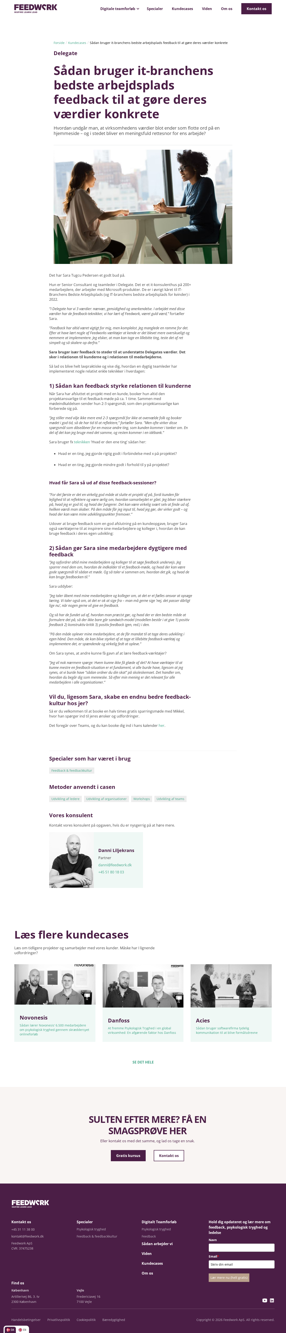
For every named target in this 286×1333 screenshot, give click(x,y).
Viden (207, 8)
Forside (59, 43)
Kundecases (182, 8)
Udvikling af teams (170, 799)
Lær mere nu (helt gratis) (229, 1277)
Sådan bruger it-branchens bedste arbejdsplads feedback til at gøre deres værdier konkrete (159, 43)
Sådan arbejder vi (157, 1243)
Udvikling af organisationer (106, 799)
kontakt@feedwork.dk (27, 1236)
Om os (226, 8)
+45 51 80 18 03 (111, 872)
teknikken (82, 441)
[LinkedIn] (272, 1301)
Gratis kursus (128, 1155)
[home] (35, 8)
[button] (119, 9)
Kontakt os (256, 8)
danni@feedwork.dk (115, 864)
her (161, 725)
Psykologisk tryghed (91, 1229)
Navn (213, 1240)
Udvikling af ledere (65, 799)
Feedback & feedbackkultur (71, 770)
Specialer (155, 8)
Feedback (149, 1236)
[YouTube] (264, 1301)
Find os (17, 1283)
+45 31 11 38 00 (23, 1229)
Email (214, 1256)
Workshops (141, 799)
